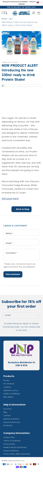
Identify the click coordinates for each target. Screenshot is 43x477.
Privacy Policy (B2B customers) (16, 454)
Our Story (7, 409)
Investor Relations (11, 451)
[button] (5, 13)
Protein (6, 380)
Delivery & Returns (11, 419)
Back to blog (22, 209)
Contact (7, 415)
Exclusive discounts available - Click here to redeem (21, 3)
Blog (5, 412)
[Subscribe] (37, 315)
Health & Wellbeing (11, 394)
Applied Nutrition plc (16, 460)
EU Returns (7, 425)
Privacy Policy (9, 444)
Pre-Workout (8, 384)
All (10, 19)
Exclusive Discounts (11, 422)
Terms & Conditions (12, 441)
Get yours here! (10, 198)
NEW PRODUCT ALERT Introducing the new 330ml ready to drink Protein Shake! (19, 23)
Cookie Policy (9, 437)
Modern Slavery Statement (15, 447)
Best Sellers (8, 397)
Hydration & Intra (10, 390)
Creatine (7, 387)
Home (4, 19)
